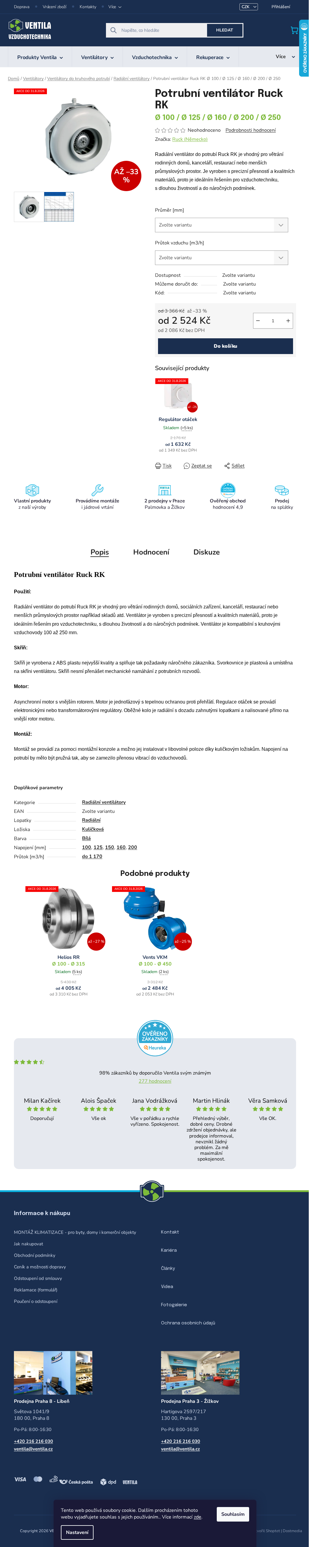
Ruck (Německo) (190, 139)
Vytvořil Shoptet (265, 1531)
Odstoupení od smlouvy (38, 1278)
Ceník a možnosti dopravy (40, 1267)
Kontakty (88, 7)
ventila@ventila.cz (33, 1449)
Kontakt (170, 1232)
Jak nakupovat (28, 1244)
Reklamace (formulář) (36, 1290)
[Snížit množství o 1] (257, 320)
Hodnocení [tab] (151, 552)
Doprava (21, 7)
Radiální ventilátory (104, 802)
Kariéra (169, 1250)
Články (168, 1268)
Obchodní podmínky (34, 1255)
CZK (246, 7)
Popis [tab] (100, 552)
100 (86, 847)
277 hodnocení (155, 1081)
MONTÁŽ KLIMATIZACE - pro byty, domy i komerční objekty (75, 1232)
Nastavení (77, 1532)
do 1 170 (92, 856)
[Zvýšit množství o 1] (288, 320)
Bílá (86, 838)
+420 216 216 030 (33, 1441)
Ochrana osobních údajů (188, 1323)
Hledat (224, 30)
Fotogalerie (174, 1305)
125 (98, 847)
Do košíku (226, 346)
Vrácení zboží (54, 7)
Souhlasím (233, 1514)
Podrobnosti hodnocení (251, 130)
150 (109, 847)
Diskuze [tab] (206, 552)
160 (121, 847)
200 (132, 847)
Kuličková (93, 829)
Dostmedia (292, 1531)
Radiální (91, 820)
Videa (167, 1286)
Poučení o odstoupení (35, 1301)
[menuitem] (40, 57)
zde (197, 1517)
